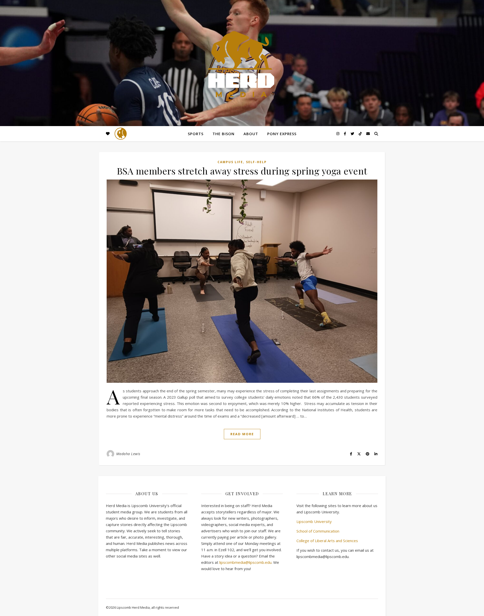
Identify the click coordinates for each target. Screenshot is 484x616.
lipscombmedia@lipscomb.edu (245, 562)
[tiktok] (361, 133)
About (251, 133)
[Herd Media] (242, 64)
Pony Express (281, 133)
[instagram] (338, 133)
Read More (242, 434)
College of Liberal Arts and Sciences (327, 540)
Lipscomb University (314, 521)
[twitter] (353, 133)
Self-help (256, 162)
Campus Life (230, 162)
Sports (195, 133)
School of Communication (317, 531)
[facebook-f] (345, 133)
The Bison (223, 133)
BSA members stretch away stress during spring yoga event (242, 171)
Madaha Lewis (128, 453)
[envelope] (368, 133)
